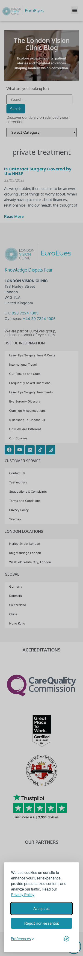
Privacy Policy (22, 894)
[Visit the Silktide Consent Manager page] (66, 938)
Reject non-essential (41, 923)
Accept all (41, 908)
